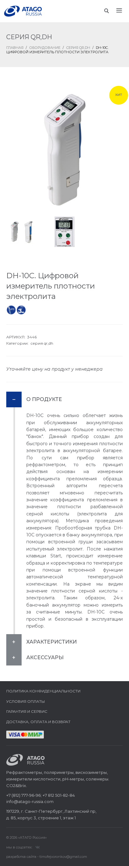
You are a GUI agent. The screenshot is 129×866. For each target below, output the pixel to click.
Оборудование (44, 47)
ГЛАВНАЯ (14, 47)
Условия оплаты (25, 701)
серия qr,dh (41, 343)
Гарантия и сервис (26, 711)
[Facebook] (37, 846)
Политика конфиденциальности (43, 691)
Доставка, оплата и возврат (38, 721)
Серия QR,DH (78, 47)
